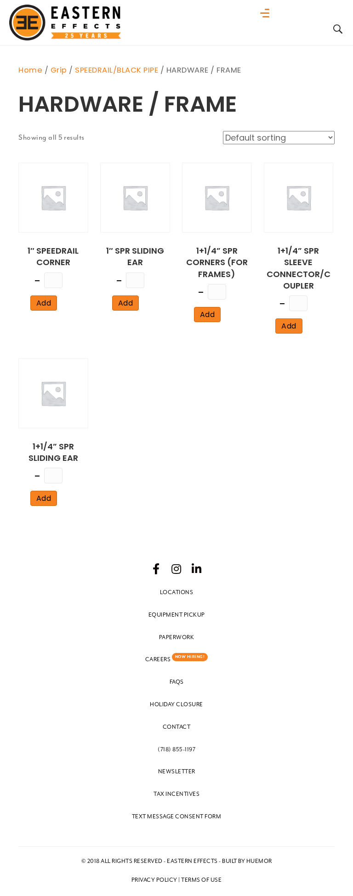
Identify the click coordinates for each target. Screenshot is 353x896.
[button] (156, 568)
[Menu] (267, 13)
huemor (259, 861)
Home (30, 70)
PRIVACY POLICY (154, 880)
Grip (59, 70)
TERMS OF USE (201, 880)
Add (43, 303)
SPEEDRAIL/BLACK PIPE (116, 70)
